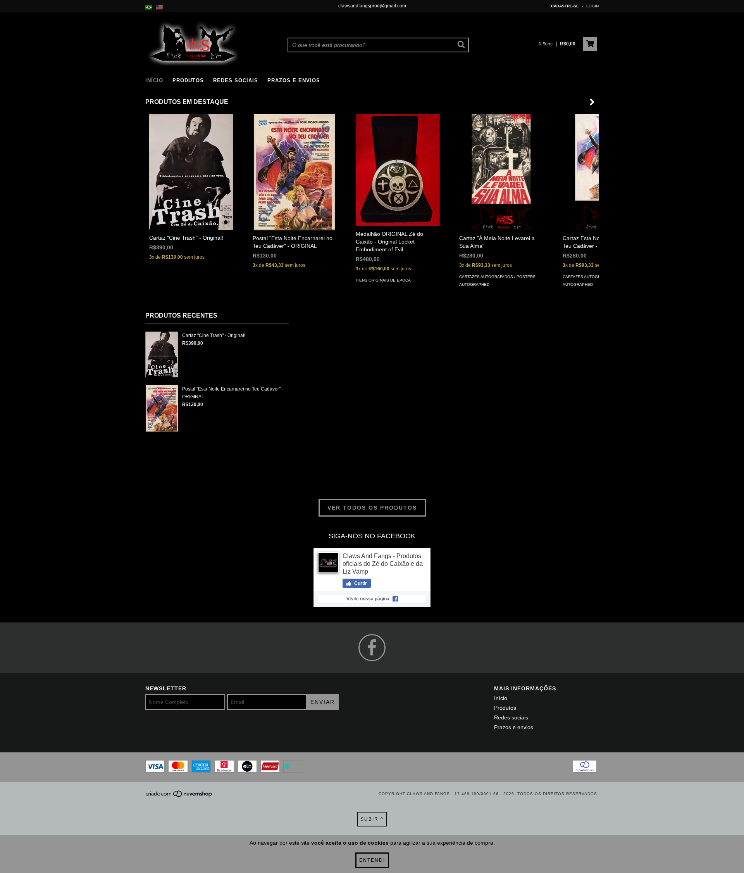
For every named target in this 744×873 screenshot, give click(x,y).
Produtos (188, 80)
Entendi (372, 860)
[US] (159, 8)
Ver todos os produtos (372, 508)
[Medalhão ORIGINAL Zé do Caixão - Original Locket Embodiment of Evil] (398, 170)
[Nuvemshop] (179, 796)
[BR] (148, 8)
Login (592, 6)
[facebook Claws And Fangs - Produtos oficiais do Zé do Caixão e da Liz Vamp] (372, 647)
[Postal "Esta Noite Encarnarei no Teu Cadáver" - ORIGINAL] (295, 174)
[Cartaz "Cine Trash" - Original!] (191, 172)
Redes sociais (235, 80)
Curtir (360, 583)
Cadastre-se (565, 6)
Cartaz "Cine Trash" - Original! (213, 335)
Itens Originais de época (383, 280)
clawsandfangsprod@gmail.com (372, 6)
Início (154, 80)
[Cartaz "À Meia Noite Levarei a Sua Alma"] (501, 197)
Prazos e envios (293, 80)
